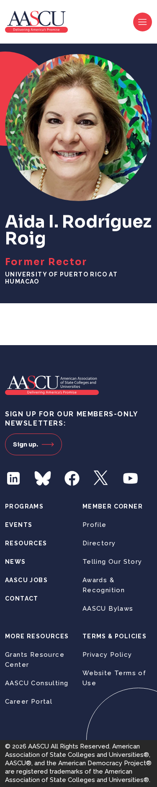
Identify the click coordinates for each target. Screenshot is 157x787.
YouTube (130, 478)
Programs (24, 506)
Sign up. (25, 444)
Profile (94, 525)
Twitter (101, 478)
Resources (26, 543)
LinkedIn (13, 478)
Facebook (72, 478)
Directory (99, 543)
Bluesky (42, 478)
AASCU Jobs (26, 580)
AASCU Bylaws (108, 608)
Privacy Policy (107, 654)
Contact (22, 598)
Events (18, 524)
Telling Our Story (112, 561)
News (15, 561)
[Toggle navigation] (142, 22)
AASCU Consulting (36, 683)
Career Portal (28, 701)
